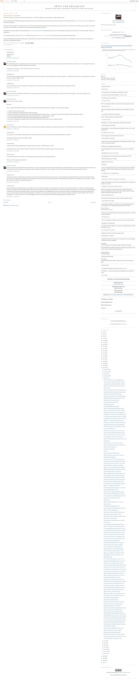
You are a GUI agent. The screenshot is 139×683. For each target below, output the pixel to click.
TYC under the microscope (109, 449)
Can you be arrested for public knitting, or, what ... (114, 550)
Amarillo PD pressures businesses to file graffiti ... (114, 465)
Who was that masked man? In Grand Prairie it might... (115, 390)
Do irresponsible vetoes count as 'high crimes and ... (114, 459)
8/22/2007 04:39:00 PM (13, 151)
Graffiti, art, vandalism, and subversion (112, 485)
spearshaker (9, 124)
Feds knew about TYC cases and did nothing (113, 609)
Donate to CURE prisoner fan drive (111, 489)
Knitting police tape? (108, 557)
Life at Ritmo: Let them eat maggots (111, 597)
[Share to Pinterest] (33, 43)
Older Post (93, 202)
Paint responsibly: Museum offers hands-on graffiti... (114, 520)
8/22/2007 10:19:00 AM (13, 121)
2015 (104, 350)
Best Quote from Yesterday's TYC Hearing (112, 394)
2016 (104, 348)
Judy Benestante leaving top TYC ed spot (112, 577)
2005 (104, 658)
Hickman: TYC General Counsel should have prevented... (115, 439)
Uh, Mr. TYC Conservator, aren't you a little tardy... (114, 534)
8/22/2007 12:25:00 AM (13, 80)
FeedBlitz (123, 37)
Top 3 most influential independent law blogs (117, 294)
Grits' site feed (121, 32)
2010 (104, 361)
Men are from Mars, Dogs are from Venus (112, 471)
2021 (104, 338)
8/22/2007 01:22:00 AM (13, 87)
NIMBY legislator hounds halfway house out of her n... (115, 469)
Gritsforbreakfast (10, 61)
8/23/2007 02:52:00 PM (13, 182)
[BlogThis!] (29, 43)
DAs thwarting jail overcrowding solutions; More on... (115, 483)
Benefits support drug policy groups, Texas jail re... (114, 573)
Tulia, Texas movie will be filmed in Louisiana (113, 544)
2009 (104, 363)
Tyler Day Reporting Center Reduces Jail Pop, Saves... (115, 528)
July (105, 641)
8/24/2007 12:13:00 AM (13, 196)
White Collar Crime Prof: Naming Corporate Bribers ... (115, 516)
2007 (104, 367)
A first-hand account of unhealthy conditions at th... (114, 583)
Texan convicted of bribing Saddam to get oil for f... (114, 493)
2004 (104, 660)
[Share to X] (30, 43)
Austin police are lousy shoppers (110, 518)
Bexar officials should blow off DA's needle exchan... (114, 634)
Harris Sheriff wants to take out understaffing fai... (114, 548)
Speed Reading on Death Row (110, 457)
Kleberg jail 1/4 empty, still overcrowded (112, 605)
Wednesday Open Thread (109, 404)
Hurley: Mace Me (107, 504)
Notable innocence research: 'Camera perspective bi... (115, 412)
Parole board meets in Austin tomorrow (112, 540)
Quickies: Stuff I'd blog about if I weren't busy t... (114, 502)
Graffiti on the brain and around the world (112, 514)
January (105, 653)
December (106, 369)
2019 (104, 342)
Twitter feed (124, 268)
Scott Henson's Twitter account (109, 24)
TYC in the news (107, 522)
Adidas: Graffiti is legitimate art (110, 447)
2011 (104, 359)
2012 (104, 357)
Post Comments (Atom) (14, 205)
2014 (104, 353)
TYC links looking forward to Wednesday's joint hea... (115, 426)
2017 (104, 346)
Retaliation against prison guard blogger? (112, 632)
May (105, 645)
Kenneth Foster (22, 35)
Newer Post (5, 202)
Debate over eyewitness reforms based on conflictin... (114, 467)
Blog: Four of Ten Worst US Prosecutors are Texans (114, 410)
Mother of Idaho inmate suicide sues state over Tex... (114, 575)
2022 (104, 336)
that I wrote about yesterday (79, 20)
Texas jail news (107, 441)
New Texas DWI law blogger (110, 626)
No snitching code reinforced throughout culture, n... (114, 524)
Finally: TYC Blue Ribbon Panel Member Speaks (114, 408)
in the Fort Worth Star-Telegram (35, 30)
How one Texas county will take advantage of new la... (115, 620)
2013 (104, 355)
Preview (113, 37)
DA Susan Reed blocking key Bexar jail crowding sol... (115, 587)
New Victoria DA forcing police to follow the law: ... (114, 559)
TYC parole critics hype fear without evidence (113, 603)
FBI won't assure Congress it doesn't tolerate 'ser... (114, 589)
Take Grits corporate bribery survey (111, 599)
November (106, 371)
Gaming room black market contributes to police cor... (115, 479)
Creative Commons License (124, 672)
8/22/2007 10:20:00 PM (13, 162)
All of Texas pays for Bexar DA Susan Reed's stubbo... (115, 618)
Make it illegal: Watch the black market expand (113, 612)
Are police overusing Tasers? (109, 428)
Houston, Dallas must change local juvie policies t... (114, 455)
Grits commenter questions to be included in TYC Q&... (115, 636)
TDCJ (11, 44)
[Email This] (27, 43)
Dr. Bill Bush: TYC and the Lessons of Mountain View (115, 414)
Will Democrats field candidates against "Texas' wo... (114, 561)
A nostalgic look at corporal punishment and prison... (115, 384)
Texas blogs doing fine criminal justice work (113, 638)
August (105, 378)
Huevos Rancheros (123, 324)
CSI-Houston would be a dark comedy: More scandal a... (115, 581)
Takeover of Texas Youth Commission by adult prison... (115, 607)
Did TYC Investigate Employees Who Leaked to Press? (115, 565)
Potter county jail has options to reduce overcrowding (115, 571)
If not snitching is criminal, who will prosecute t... (114, 436)
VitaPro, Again (107, 388)
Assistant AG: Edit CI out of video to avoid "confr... (114, 463)
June (105, 643)
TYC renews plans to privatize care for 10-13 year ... (114, 430)
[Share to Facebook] (32, 43)
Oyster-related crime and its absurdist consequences (114, 475)
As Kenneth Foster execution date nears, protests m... (114, 477)
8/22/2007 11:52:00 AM (13, 129)
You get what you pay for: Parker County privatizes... (115, 538)
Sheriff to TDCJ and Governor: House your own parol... (115, 616)
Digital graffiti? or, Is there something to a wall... (114, 554)
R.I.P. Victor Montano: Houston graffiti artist (113, 546)
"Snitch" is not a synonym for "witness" (112, 497)
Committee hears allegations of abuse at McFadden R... (115, 396)
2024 (104, 331)
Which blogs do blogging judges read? (111, 506)
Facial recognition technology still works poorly (113, 628)
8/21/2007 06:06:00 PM (13, 58)
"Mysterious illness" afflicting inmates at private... (114, 563)
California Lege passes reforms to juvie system (113, 443)
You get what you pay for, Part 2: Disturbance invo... (114, 536)
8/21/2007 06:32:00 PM (13, 70)
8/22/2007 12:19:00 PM (13, 140)
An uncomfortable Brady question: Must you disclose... (115, 530)
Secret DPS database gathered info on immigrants (114, 542)
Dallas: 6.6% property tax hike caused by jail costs (114, 526)
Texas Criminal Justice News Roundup (111, 453)
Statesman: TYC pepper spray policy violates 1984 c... (115, 445)
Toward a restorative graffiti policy (111, 510)
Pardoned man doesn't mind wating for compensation (114, 422)
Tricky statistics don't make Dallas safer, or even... (114, 481)
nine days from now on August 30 (44, 35)
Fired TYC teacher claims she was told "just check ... (114, 601)
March (105, 649)
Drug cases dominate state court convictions (113, 630)
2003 (104, 662)
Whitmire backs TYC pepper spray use (111, 400)
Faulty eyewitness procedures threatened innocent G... (115, 432)
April (105, 647)
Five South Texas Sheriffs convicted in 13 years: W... (114, 487)
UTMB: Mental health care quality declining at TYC (114, 398)
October (106, 373)
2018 (104, 344)
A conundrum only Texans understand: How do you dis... (115, 569)
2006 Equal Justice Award (118, 284)
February (106, 651)
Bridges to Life (107, 500)
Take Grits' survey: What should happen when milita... (115, 624)
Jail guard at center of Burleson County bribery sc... (114, 579)
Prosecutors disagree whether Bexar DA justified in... (114, 622)
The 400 (105, 451)
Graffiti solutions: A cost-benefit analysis (112, 591)
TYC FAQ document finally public (111, 402)
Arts (8, 44)
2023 (104, 334)
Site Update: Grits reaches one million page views (114, 585)
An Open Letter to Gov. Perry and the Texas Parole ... (115, 567)
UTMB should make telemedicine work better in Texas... (115, 418)
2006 (104, 656)
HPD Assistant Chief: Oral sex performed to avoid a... (115, 593)
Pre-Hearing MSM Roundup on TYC (111, 406)
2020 (104, 340)
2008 (104, 365)
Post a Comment (6, 200)
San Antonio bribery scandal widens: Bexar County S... (115, 508)
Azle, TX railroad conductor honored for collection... (115, 382)
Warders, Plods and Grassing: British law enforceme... (115, 461)
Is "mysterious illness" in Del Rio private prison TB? (114, 495)
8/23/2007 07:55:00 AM (13, 171)
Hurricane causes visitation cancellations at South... (114, 491)
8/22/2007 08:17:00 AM (13, 95)
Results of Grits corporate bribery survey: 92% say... (114, 532)
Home (50, 202)
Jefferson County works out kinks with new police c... (115, 386)
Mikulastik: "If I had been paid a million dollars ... (114, 420)
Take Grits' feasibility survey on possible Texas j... (114, 379)
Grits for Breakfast (69, 6)
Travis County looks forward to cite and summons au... (115, 434)
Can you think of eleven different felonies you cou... (114, 512)
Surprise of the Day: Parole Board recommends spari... (115, 392)
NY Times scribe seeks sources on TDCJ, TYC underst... (115, 416)
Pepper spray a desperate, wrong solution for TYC (114, 552)
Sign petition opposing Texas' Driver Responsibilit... (114, 424)
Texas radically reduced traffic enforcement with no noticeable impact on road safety (116, 46)
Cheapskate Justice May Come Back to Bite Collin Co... (115, 614)
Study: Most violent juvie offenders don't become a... (114, 595)
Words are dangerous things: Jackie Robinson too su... (115, 473)
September (106, 375)
